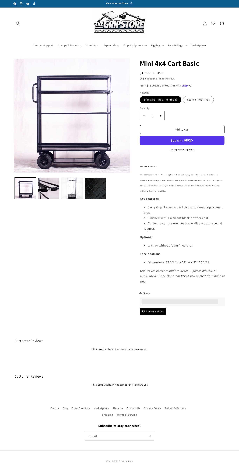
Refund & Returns (175, 408)
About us (118, 408)
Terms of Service (127, 414)
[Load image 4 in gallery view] (95, 188)
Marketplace (101, 408)
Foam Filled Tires (198, 99)
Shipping (144, 78)
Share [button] (146, 293)
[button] (18, 23)
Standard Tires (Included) (160, 99)
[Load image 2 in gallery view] (48, 188)
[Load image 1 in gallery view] (25, 188)
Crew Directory (81, 408)
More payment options (182, 149)
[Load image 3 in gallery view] (72, 188)
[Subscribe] (150, 436)
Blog (65, 408)
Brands (54, 408)
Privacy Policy (152, 408)
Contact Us (133, 408)
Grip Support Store (123, 461)
